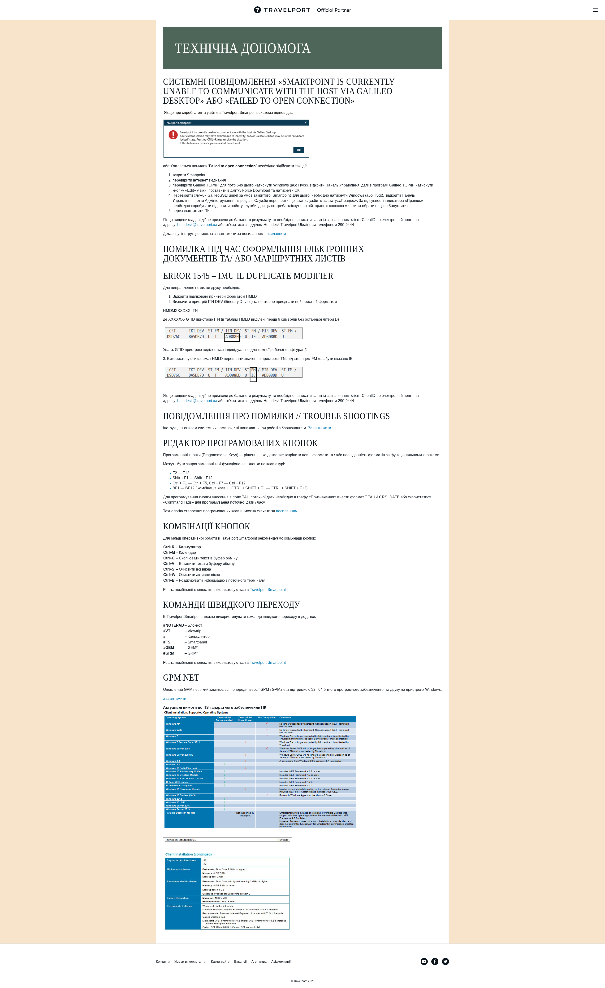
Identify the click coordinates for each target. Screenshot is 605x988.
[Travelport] (302, 10)
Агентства (259, 961)
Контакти (163, 961)
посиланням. (287, 511)
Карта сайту (220, 961)
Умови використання (190, 961)
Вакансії (240, 961)
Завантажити (319, 428)
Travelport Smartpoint (268, 590)
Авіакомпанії (281, 961)
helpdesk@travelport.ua (197, 225)
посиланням (275, 234)
